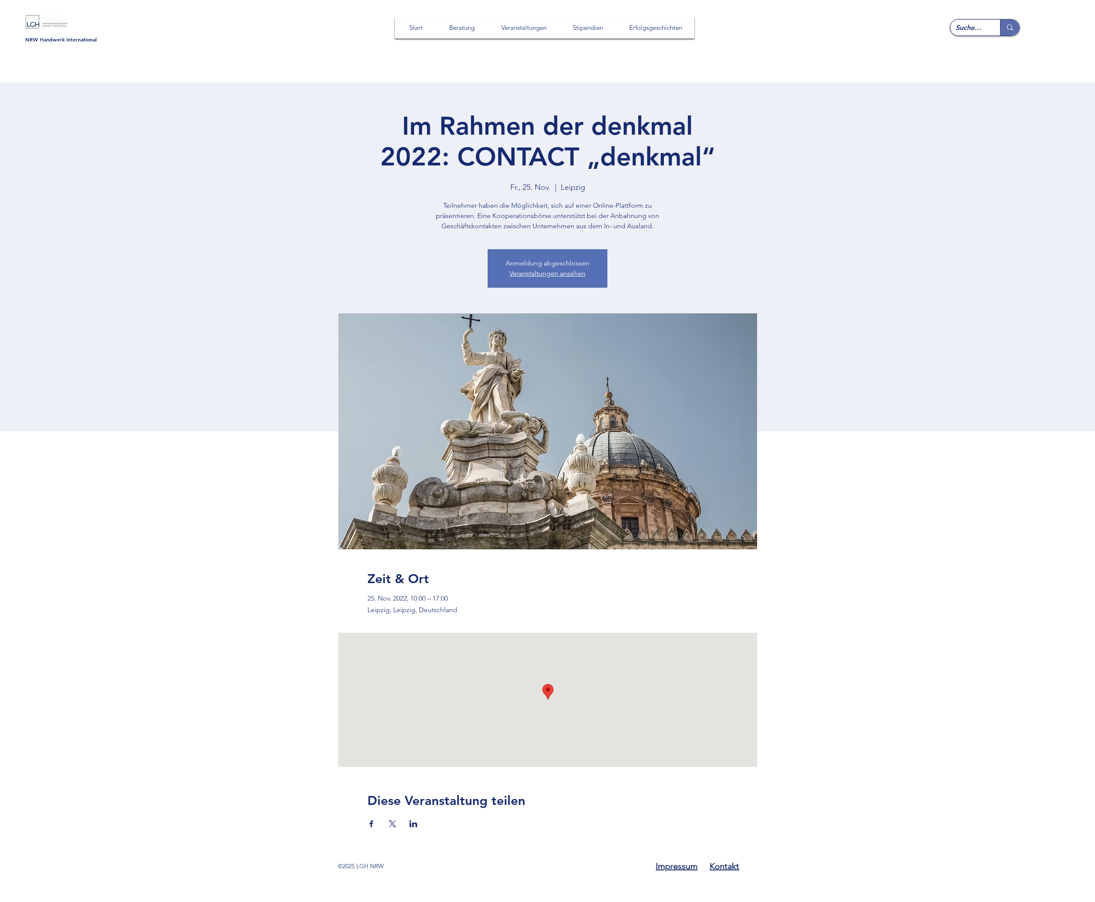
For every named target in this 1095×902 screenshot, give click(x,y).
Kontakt (724, 866)
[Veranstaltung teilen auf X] (392, 823)
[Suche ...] (1009, 27)
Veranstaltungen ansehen (547, 273)
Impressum (677, 866)
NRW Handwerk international (61, 39)
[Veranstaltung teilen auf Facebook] (371, 823)
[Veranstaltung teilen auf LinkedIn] (413, 823)
